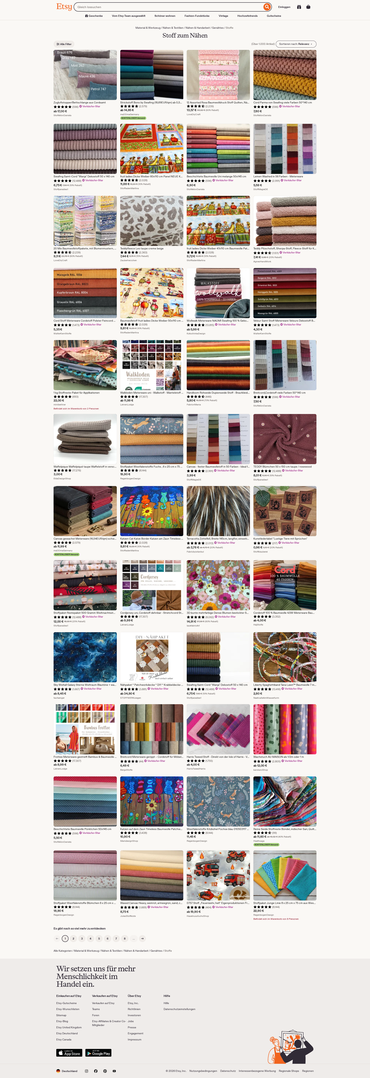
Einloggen (284, 6)
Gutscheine (274, 15)
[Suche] (267, 7)
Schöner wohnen (165, 15)
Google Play (98, 1053)
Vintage (223, 15)
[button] (66, 1071)
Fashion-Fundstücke (197, 15)
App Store (69, 1053)
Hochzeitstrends (247, 15)
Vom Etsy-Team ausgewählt (128, 15)
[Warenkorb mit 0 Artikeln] (308, 7)
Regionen (308, 1070)
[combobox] (168, 7)
